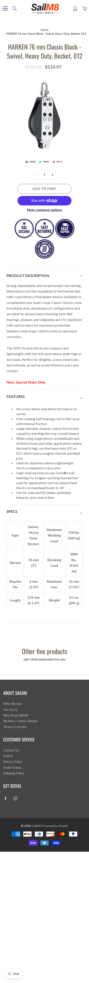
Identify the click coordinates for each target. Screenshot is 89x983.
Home (44, 29)
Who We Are (12, 704)
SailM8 (36, 826)
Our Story (10, 709)
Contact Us (11, 750)
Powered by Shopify (55, 826)
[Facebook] (5, 798)
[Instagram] (15, 798)
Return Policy (12, 762)
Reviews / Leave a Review (20, 721)
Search (8, 756)
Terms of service (14, 727)
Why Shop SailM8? (16, 715)
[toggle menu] (5, 8)
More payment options (44, 210)
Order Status (12, 767)
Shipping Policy (13, 773)
